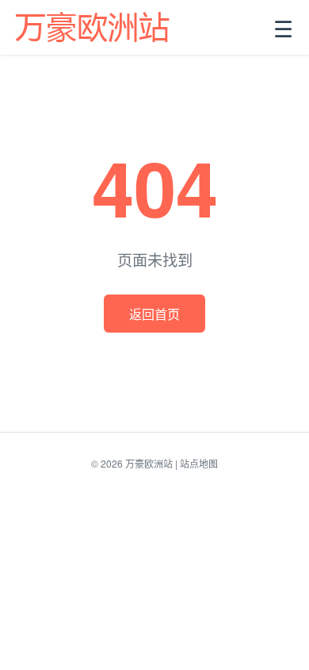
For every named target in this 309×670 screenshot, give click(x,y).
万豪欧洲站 (149, 463)
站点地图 (199, 463)
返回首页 (154, 314)
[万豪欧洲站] (94, 28)
